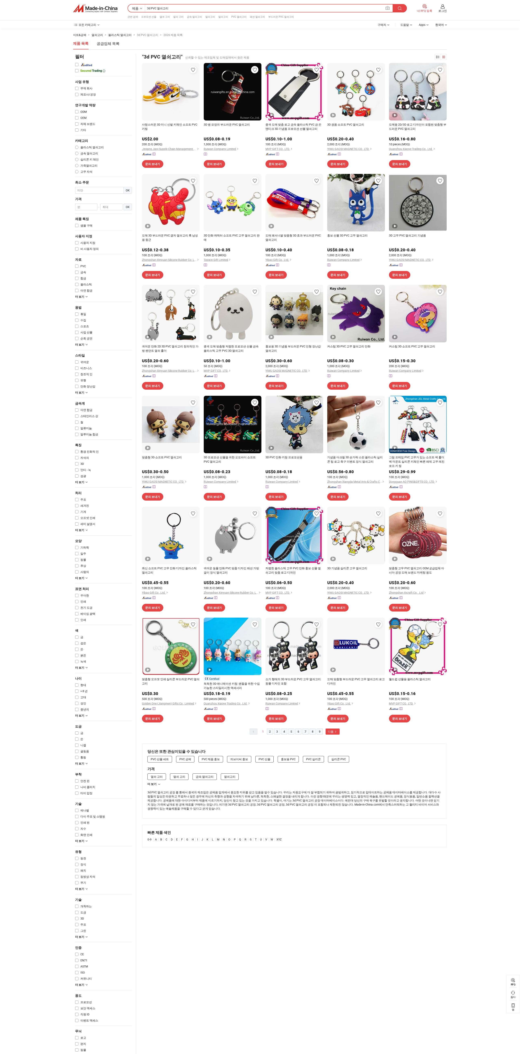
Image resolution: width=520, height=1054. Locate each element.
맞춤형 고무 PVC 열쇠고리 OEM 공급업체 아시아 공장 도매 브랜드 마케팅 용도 (416, 570)
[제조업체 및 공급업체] (95, 8)
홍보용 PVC (288, 759)
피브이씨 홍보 (239, 759)
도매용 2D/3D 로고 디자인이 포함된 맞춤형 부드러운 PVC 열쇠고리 (417, 127)
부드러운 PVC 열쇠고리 (281, 16)
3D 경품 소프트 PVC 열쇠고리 (345, 124)
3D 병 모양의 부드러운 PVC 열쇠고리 (227, 124)
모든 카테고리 (87, 25)
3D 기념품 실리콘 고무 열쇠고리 (347, 568)
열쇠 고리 (165, 16)
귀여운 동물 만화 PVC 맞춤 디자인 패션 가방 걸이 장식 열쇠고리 (231, 570)
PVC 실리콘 (313, 759)
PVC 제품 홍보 (211, 759)
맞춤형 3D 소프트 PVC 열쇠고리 (162, 457)
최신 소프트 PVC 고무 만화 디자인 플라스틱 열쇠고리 (169, 570)
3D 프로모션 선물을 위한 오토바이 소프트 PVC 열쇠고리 (230, 459)
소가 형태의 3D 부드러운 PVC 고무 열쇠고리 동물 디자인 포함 (293, 681)
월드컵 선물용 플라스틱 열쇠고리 (410, 679)
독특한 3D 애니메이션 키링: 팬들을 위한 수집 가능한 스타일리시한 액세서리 (232, 686)
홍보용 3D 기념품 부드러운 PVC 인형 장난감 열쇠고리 (293, 348)
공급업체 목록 (108, 43)
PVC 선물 (264, 759)
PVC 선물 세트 (160, 759)
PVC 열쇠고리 (239, 16)
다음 (331, 731)
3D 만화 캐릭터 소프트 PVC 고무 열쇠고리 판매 (232, 237)
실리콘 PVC (338, 759)
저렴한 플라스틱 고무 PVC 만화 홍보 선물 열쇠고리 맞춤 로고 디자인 (293, 570)
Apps (422, 25)
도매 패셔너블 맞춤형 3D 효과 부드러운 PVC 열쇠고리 (293, 237)
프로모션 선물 (148, 16)
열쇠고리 (210, 16)
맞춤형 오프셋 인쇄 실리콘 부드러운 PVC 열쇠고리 (170, 681)
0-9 (149, 839)
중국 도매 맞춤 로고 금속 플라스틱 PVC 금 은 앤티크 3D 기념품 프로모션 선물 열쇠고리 (293, 127)
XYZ (279, 839)
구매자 (382, 25)
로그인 (442, 11)
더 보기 (152, 784)
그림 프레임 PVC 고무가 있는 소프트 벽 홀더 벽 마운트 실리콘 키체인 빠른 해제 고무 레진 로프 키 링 (416, 461)
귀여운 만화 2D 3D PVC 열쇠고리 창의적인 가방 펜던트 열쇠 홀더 (170, 348)
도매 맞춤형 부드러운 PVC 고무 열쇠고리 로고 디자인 (356, 681)
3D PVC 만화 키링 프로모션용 (283, 457)
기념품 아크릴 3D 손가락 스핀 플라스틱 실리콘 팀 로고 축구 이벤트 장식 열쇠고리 (355, 459)
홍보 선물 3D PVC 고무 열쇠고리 (347, 235)
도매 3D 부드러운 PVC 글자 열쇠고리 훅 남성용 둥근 (170, 237)
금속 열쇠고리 (194, 16)
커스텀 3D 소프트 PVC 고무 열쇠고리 (412, 346)
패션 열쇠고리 (257, 16)
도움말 (404, 25)
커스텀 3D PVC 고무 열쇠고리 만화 (348, 346)
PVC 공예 (185, 759)
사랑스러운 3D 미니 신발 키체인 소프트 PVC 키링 (169, 127)
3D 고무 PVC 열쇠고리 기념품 (407, 235)
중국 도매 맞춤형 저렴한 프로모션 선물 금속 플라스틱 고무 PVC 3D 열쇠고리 (231, 348)
